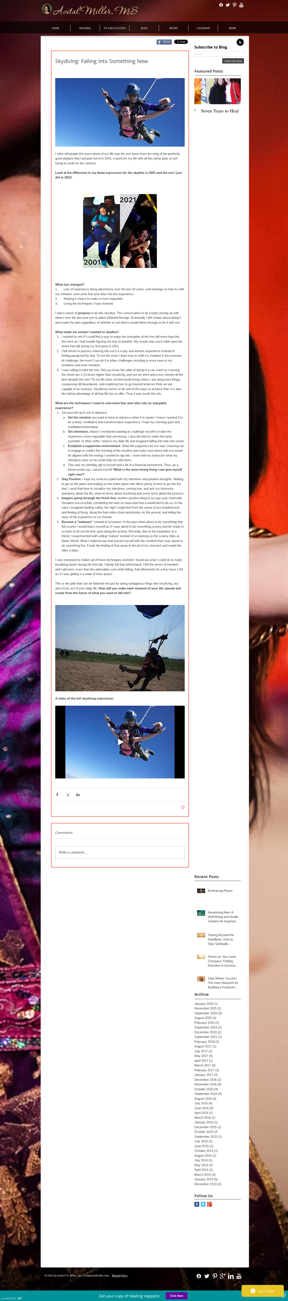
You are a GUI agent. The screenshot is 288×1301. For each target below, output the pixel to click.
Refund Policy (120, 1275)
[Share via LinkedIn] (78, 795)
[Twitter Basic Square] (203, 1204)
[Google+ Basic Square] (209, 1204)
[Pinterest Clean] (234, 5)
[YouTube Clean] (241, 5)
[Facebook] (221, 5)
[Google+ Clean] (223, 1276)
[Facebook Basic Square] (196, 1204)
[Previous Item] (201, 91)
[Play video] (120, 742)
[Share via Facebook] (57, 795)
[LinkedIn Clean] (231, 1276)
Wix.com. (105, 1275)
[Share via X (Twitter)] (68, 795)
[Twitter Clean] (227, 5)
